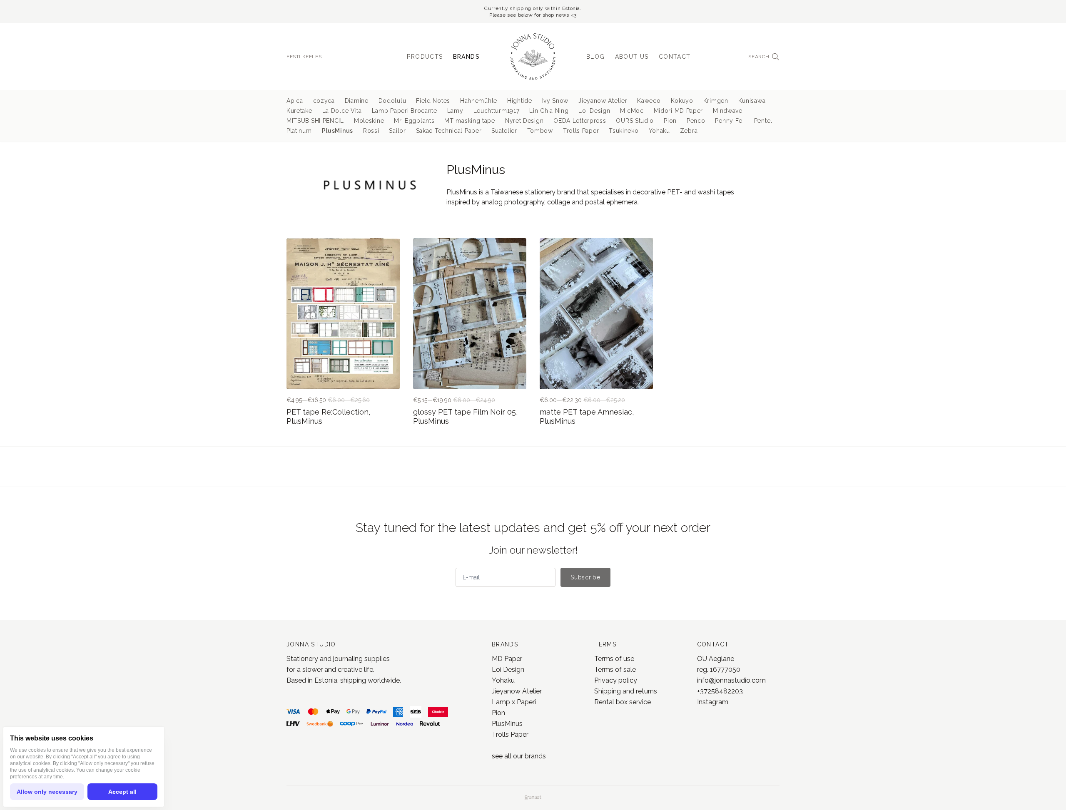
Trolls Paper (581, 130)
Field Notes (433, 100)
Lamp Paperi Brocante (404, 110)
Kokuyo (682, 100)
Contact (675, 56)
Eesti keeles (303, 57)
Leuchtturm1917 (496, 110)
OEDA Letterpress (579, 120)
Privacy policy (615, 680)
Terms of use (614, 659)
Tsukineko (623, 130)
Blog (595, 56)
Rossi (371, 130)
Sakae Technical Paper (449, 130)
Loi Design (594, 110)
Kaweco (648, 100)
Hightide (519, 100)
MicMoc (631, 110)
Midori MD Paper (678, 110)
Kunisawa (752, 100)
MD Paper (507, 659)
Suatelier (504, 130)
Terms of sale (615, 669)
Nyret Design (524, 120)
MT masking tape (469, 120)
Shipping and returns (625, 691)
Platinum (299, 130)
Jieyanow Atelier (602, 100)
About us (632, 56)
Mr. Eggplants (414, 120)
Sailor (397, 130)
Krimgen (715, 100)
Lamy (455, 110)
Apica (294, 100)
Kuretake (299, 110)
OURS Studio (635, 120)
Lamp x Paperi (514, 702)
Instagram (712, 702)
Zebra (689, 130)
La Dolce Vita (342, 110)
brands (535, 756)
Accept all (122, 791)
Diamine (357, 100)
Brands (466, 56)
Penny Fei (729, 120)
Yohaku (659, 130)
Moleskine (369, 120)
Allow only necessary (47, 791)
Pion (670, 120)
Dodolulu (392, 100)
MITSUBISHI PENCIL (315, 120)
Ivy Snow (555, 100)
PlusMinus (337, 130)
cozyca (324, 100)
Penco (696, 120)
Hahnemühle (478, 100)
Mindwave (727, 110)
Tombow (540, 130)
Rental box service (622, 702)
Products (425, 56)
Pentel (763, 120)
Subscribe (585, 577)
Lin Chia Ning (548, 110)
